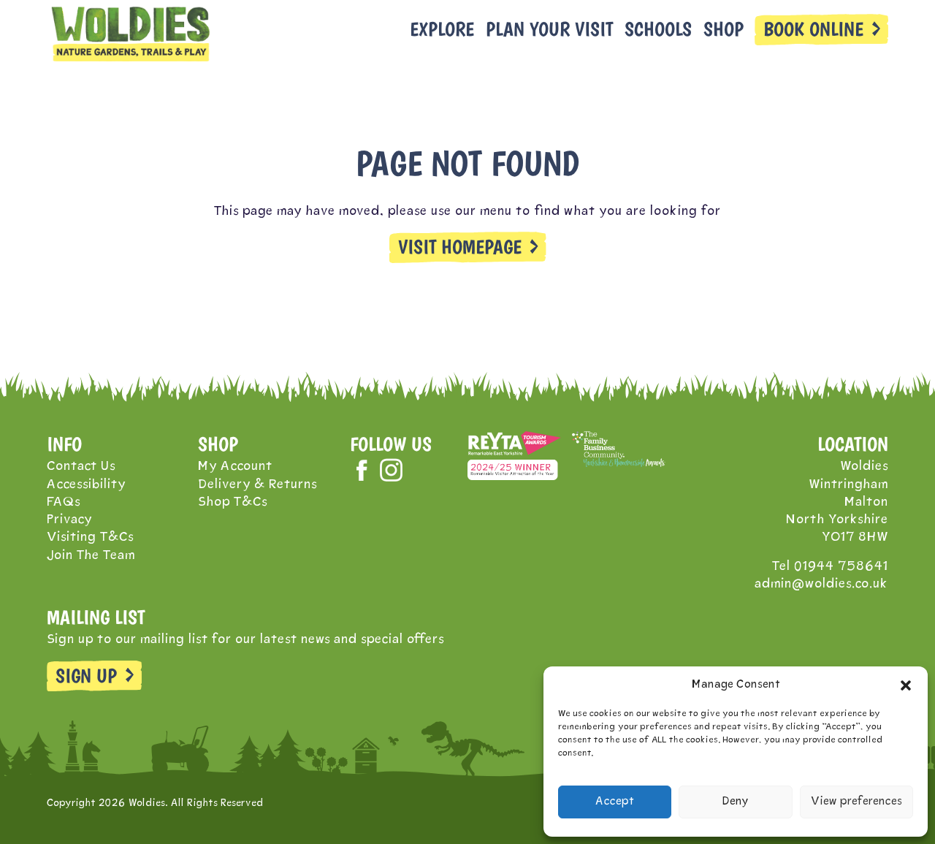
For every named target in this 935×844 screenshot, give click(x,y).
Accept (614, 802)
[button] (905, 685)
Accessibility (86, 485)
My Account (235, 466)
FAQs (63, 502)
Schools (658, 29)
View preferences (856, 802)
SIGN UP (86, 676)
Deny (735, 802)
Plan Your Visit (549, 29)
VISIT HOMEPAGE (460, 247)
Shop (723, 29)
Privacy (69, 520)
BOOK (813, 29)
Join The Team (91, 556)
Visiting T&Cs (90, 537)
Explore (442, 29)
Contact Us (81, 466)
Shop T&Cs (232, 502)
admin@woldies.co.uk (821, 584)
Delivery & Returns (257, 485)
